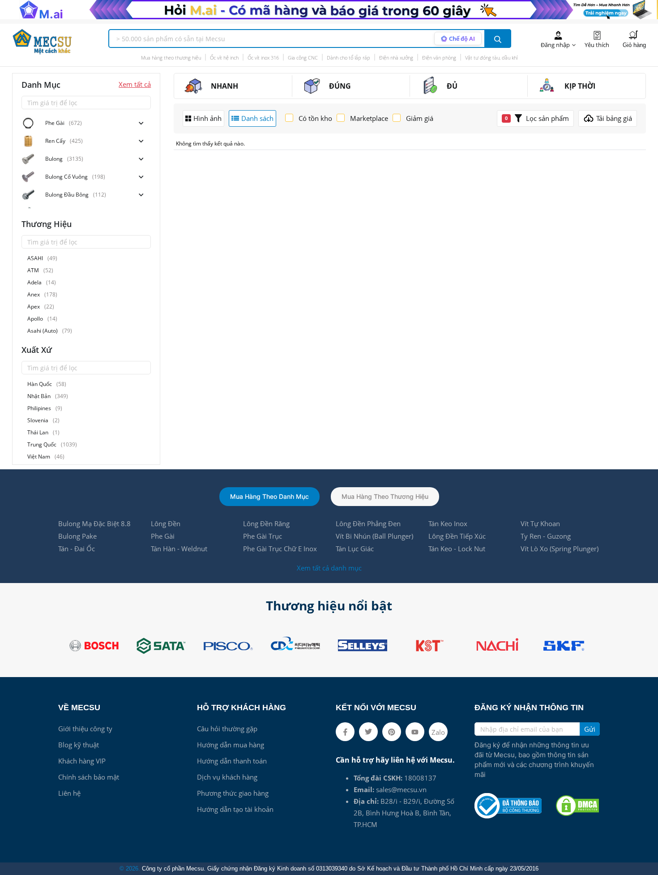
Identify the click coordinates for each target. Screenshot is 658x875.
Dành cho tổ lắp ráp (348, 57)
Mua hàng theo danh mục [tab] (269, 496)
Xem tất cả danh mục (329, 567)
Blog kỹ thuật (78, 744)
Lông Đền (165, 523)
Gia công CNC (303, 57)
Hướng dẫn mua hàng (230, 744)
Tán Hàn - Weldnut (179, 548)
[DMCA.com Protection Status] (577, 805)
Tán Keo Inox (447, 523)
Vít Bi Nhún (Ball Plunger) (374, 536)
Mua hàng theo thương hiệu (171, 57)
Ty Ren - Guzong (546, 536)
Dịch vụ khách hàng (227, 776)
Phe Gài (163, 536)
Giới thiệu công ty (85, 728)
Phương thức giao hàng (233, 793)
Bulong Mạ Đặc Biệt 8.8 (94, 523)
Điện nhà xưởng (396, 57)
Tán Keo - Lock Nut (456, 548)
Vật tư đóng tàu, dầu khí (491, 57)
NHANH (224, 86)
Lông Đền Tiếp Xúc (457, 536)
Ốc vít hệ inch (224, 57)
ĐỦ (452, 86)
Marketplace (369, 118)
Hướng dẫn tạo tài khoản (235, 809)
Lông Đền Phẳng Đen (368, 523)
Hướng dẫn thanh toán (232, 760)
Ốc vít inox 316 (263, 57)
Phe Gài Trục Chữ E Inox (280, 548)
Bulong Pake (77, 536)
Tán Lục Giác (355, 548)
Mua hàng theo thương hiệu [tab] (385, 496)
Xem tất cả (135, 84)
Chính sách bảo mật (88, 776)
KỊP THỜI (579, 86)
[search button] (497, 38)
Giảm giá (419, 118)
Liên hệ (69, 793)
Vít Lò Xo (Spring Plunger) (559, 548)
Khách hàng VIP (82, 760)
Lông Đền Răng (266, 523)
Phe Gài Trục (262, 536)
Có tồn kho (315, 118)
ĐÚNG (340, 86)
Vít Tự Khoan (540, 523)
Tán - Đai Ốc (76, 548)
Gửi (589, 729)
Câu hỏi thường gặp (227, 728)
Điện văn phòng (439, 57)
